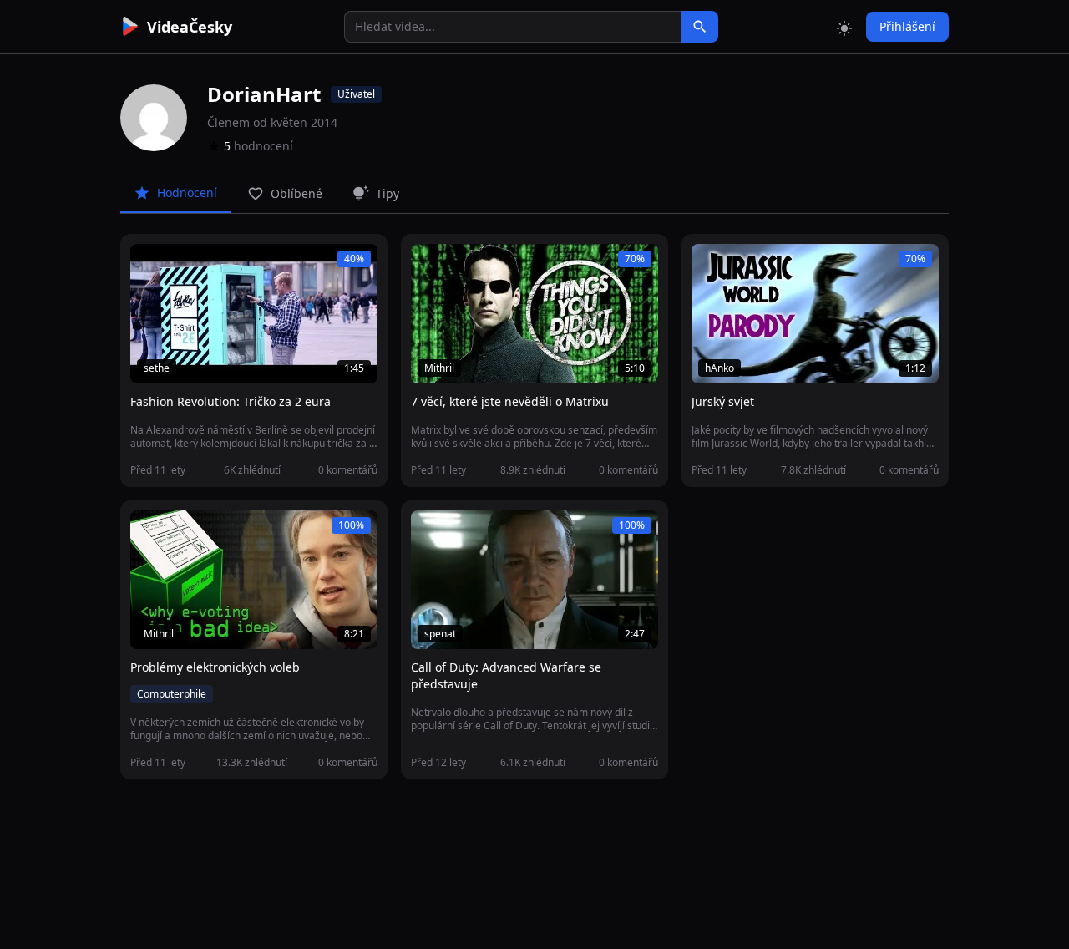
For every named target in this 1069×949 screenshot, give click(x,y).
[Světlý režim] (844, 26)
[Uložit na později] (180, 266)
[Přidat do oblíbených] (150, 266)
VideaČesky (189, 27)
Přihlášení (907, 26)
